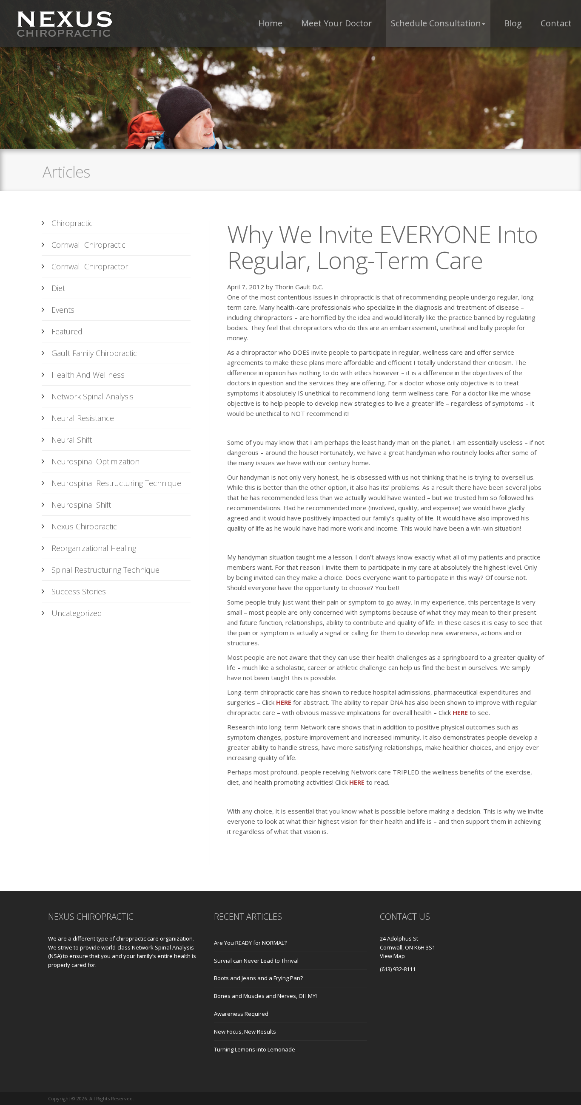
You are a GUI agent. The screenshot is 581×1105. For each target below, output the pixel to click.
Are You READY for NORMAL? (250, 943)
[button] (438, 23)
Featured (67, 331)
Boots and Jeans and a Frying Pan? (258, 978)
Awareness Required (241, 1013)
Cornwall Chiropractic (88, 245)
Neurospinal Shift (81, 505)
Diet (58, 288)
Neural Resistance (82, 418)
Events (62, 310)
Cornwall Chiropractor (89, 266)
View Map (392, 956)
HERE (283, 702)
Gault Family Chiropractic (94, 353)
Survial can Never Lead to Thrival (256, 960)
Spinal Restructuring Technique (105, 570)
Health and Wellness (88, 375)
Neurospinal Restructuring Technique (116, 483)
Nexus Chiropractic (84, 526)
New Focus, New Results (245, 1031)
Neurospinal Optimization (95, 461)
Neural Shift (71, 440)
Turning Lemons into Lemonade (254, 1049)
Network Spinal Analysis (92, 396)
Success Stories (78, 591)
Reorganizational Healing (93, 548)
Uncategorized (76, 613)
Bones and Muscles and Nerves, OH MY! (265, 996)
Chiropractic (72, 223)
